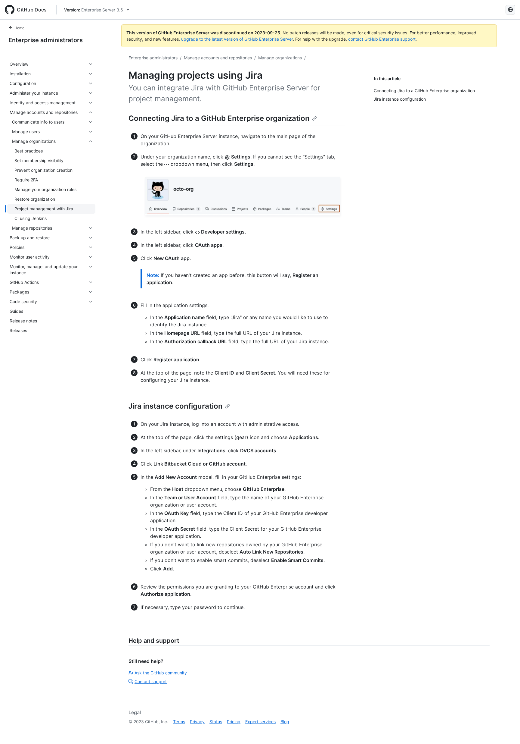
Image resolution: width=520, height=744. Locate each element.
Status (215, 721)
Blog (284, 721)
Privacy (197, 721)
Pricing (233, 721)
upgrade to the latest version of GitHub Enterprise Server (237, 39)
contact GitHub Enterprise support (382, 39)
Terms (179, 721)
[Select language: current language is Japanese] (510, 9)
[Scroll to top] (507, 731)
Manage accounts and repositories (218, 57)
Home (19, 28)
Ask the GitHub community (161, 672)
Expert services (260, 721)
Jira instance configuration (175, 406)
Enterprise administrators (45, 40)
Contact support (151, 681)
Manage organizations (280, 57)
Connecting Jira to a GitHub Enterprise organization (219, 118)
